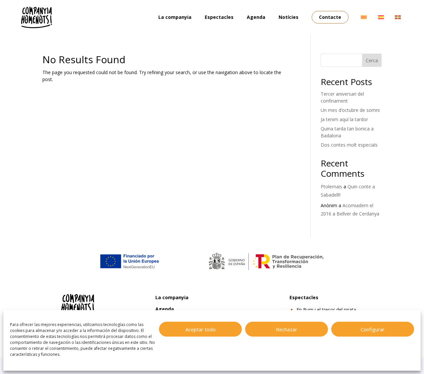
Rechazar (286, 329)
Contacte (330, 17)
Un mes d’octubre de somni (350, 110)
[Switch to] (364, 17)
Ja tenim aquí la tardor (344, 119)
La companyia (174, 17)
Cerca (372, 60)
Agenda (256, 17)
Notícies (288, 17)
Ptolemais (331, 186)
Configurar (373, 329)
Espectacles (219, 17)
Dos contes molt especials (349, 145)
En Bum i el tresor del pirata (326, 309)
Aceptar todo (201, 329)
